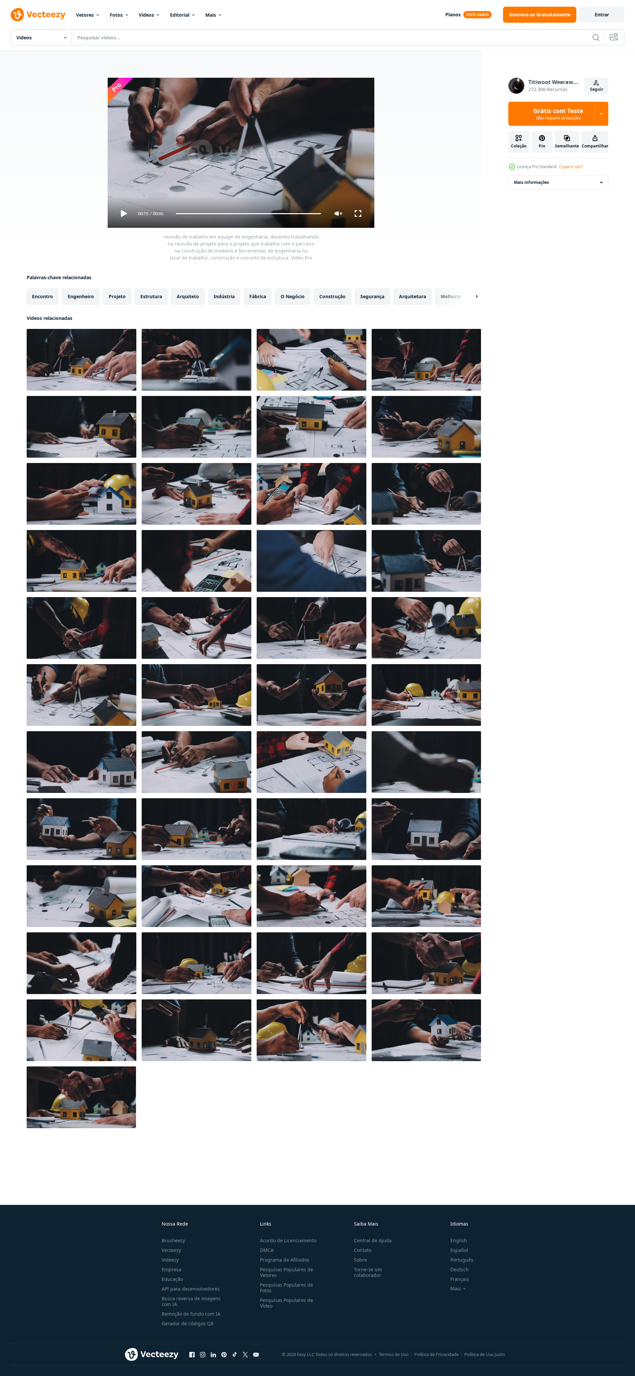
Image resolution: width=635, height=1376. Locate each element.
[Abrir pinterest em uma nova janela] (224, 1354)
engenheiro (81, 296)
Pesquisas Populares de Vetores (286, 1272)
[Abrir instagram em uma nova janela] (202, 1354)
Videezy (170, 1260)
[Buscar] (596, 37)
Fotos (116, 15)
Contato (362, 1250)
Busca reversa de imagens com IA (191, 1301)
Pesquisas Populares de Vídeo (286, 1303)
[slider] (248, 213)
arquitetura (412, 296)
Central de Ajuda (373, 1240)
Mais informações (531, 182)
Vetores (85, 15)
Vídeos (146, 15)
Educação (172, 1279)
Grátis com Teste (558, 114)
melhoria (451, 296)
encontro (42, 296)
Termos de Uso (394, 1354)
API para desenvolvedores (191, 1289)
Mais (210, 15)
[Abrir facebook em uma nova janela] (192, 1354)
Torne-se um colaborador (368, 1272)
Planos (453, 14)
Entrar (602, 14)
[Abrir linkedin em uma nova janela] (213, 1354)
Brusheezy (173, 1240)
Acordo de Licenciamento (288, 1240)
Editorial (179, 15)
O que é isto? (571, 166)
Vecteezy (171, 1250)
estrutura (151, 296)
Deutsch (459, 1269)
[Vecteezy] (38, 14)
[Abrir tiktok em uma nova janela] (234, 1354)
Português (461, 1260)
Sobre (360, 1260)
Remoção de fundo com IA (191, 1314)
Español (459, 1250)
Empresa (171, 1269)
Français (459, 1279)
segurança (372, 296)
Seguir (596, 89)
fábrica (257, 296)
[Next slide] (471, 297)
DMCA (267, 1250)
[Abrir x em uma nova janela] (245, 1354)
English (458, 1240)
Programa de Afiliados (284, 1260)
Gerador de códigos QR (188, 1323)
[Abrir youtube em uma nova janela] (256, 1354)
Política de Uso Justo (484, 1354)
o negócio (293, 296)
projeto (117, 296)
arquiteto (188, 296)
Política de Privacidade (436, 1354)
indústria (224, 296)
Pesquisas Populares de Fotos (286, 1288)
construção (332, 296)
